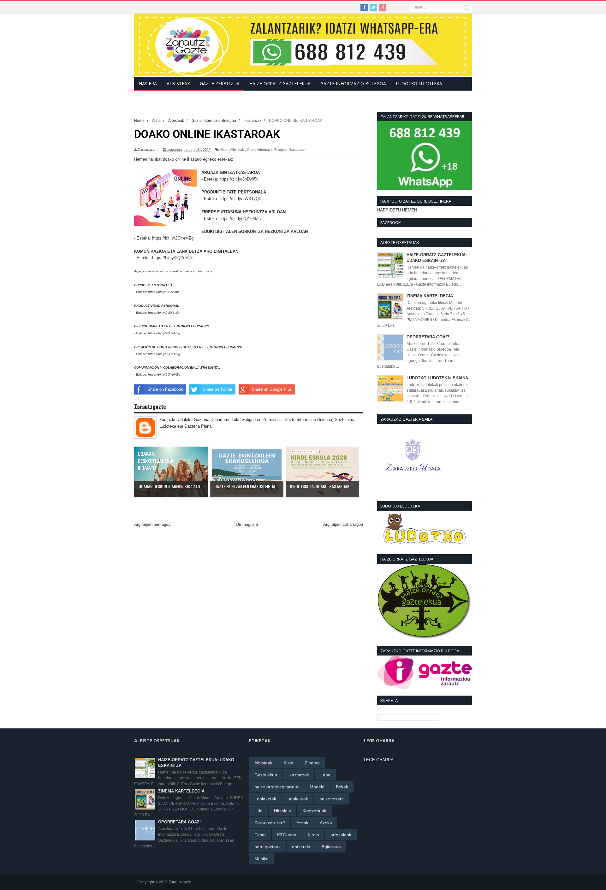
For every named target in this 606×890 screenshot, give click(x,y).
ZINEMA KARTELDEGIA (430, 296)
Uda (258, 810)
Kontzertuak (314, 810)
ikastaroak (297, 149)
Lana (325, 774)
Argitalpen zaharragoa (343, 524)
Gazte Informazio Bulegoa (267, 149)
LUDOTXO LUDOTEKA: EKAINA (437, 378)
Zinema (312, 762)
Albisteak (237, 149)
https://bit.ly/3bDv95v (238, 179)
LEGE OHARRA (379, 759)
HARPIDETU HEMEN (397, 210)
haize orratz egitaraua (276, 786)
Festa (260, 834)
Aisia (223, 149)
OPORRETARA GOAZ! (428, 337)
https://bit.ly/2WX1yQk (240, 198)
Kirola (313, 834)
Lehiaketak (265, 798)
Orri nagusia (247, 524)
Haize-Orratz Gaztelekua (280, 83)
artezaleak (340, 834)
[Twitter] (373, 7)
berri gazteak (267, 846)
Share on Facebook (165, 389)
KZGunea (286, 834)
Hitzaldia (282, 810)
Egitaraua (331, 846)
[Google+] (382, 7)
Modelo (317, 786)
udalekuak (298, 798)
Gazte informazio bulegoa (353, 83)
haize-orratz (331, 798)
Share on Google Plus (272, 389)
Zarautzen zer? (269, 822)
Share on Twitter (217, 389)
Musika (261, 858)
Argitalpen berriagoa (152, 524)
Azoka (326, 822)
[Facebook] (364, 7)
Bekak (342, 786)
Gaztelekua (265, 774)
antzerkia (301, 846)
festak (302, 822)
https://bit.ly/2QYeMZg (240, 218)
